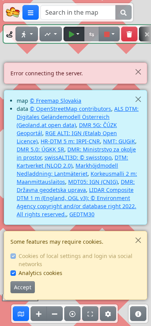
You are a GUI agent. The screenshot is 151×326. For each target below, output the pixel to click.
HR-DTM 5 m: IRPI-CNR (70, 141)
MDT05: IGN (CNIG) (93, 181)
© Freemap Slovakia (55, 100)
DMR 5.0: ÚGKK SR (40, 149)
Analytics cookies (40, 273)
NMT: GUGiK (119, 141)
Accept (22, 287)
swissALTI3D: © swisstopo (78, 157)
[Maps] (21, 313)
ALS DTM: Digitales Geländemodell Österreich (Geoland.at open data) (78, 117)
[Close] (138, 72)
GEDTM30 (81, 214)
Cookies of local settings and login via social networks (75, 260)
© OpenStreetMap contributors (70, 108)
